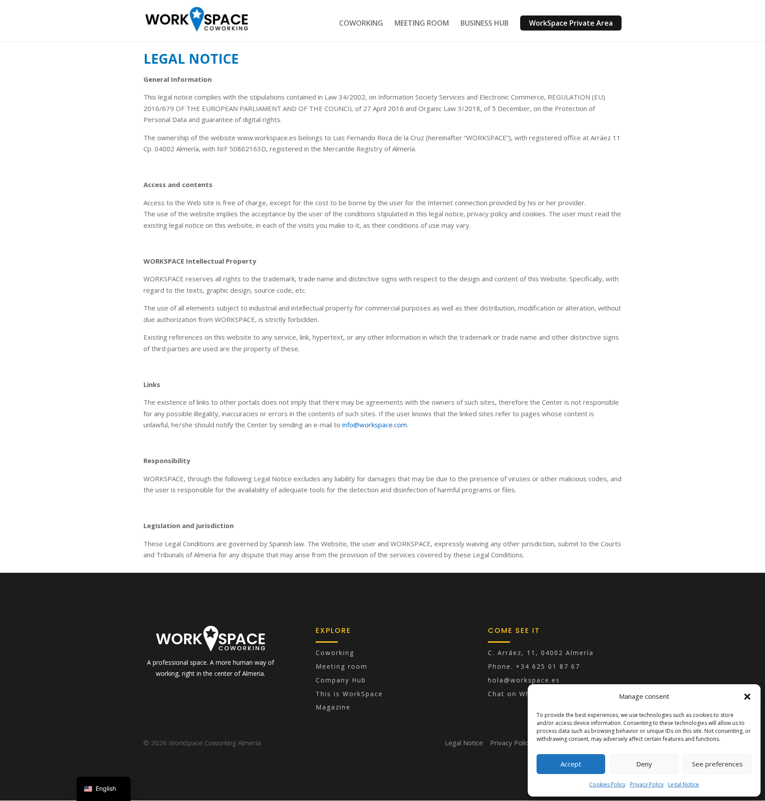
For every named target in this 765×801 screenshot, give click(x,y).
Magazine (333, 707)
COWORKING (361, 24)
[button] (747, 696)
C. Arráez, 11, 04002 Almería (541, 652)
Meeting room (341, 666)
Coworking (335, 652)
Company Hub (341, 680)
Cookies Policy (607, 784)
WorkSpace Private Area (571, 23)
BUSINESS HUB (484, 24)
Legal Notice (683, 784)
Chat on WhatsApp (522, 694)
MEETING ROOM (421, 24)
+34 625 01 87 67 (548, 666)
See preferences (717, 763)
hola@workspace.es (524, 680)
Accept (570, 763)
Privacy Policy (647, 784)
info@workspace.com (374, 424)
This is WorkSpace (349, 694)
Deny (644, 763)
